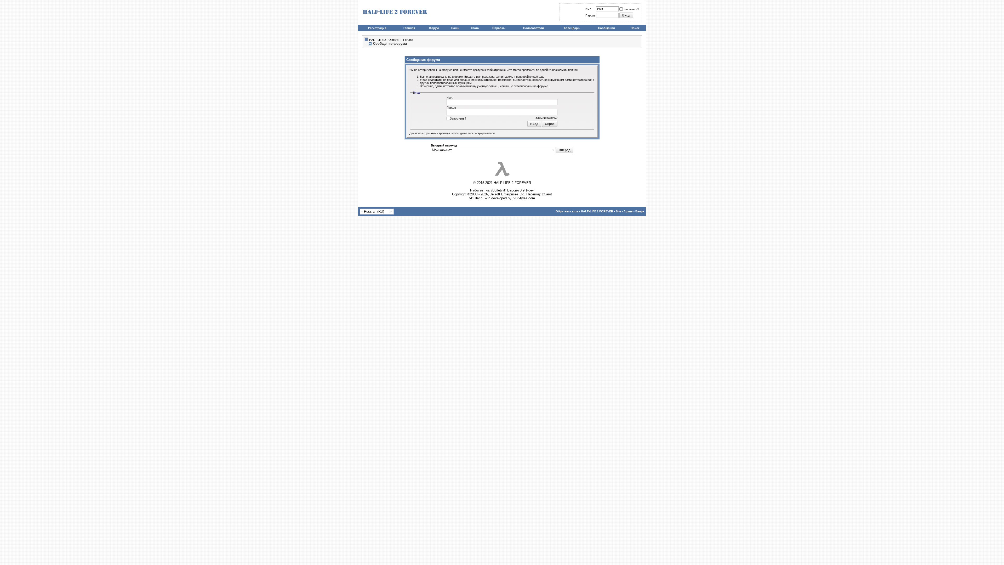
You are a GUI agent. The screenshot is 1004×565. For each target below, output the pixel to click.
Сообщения (606, 28)
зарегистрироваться (481, 133)
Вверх (639, 211)
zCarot (547, 194)
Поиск (635, 28)
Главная (409, 28)
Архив (628, 211)
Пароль (590, 15)
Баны (455, 28)
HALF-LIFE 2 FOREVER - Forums (391, 39)
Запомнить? (631, 9)
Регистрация (377, 28)
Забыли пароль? (546, 117)
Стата (475, 28)
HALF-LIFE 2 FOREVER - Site (601, 211)
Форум (434, 28)
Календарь (572, 28)
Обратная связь (567, 211)
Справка (498, 28)
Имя (588, 8)
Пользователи (533, 28)
